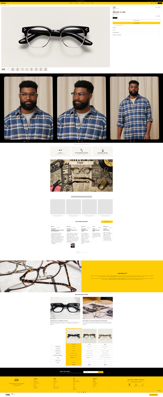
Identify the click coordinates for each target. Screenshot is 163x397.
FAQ (73, 385)
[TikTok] (86, 392)
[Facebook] (77, 392)
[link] (116, 8)
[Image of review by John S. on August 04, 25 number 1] (73, 245)
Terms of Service (93, 395)
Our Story (35, 380)
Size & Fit (54, 380)
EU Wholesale (35, 386)
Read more (53, 243)
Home (1, 5)
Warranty (74, 384)
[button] (153, 3)
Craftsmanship (55, 381)
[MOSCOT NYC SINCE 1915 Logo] (3, 3)
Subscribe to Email (56, 386)
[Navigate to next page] (87, 252)
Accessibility (78, 395)
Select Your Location (99, 395)
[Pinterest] (81, 392)
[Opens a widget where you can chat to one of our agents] (159, 395)
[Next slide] (149, 1)
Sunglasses (94, 381)
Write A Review (107, 221)
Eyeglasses (94, 380)
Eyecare (35, 384)
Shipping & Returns (75, 380)
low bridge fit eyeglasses (112, 278)
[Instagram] (79, 392)
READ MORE (51, 324)
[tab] (3, 69)
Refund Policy (87, 395)
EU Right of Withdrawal (76, 381)
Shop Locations (36, 381)
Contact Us (74, 389)
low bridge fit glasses (112, 275)
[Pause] (148, 1)
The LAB (94, 386)
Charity (35, 385)
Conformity (83, 395)
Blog (54, 384)
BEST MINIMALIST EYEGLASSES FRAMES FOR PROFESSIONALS (95, 320)
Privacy (65, 395)
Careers (74, 386)
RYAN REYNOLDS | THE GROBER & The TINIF (59, 320)
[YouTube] (84, 392)
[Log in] (151, 3)
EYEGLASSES (4, 5)
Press (54, 385)
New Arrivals (94, 385)
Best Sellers (94, 384)
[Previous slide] (11, 1)
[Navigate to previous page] (75, 252)
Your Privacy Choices (72, 395)
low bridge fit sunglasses (121, 278)
